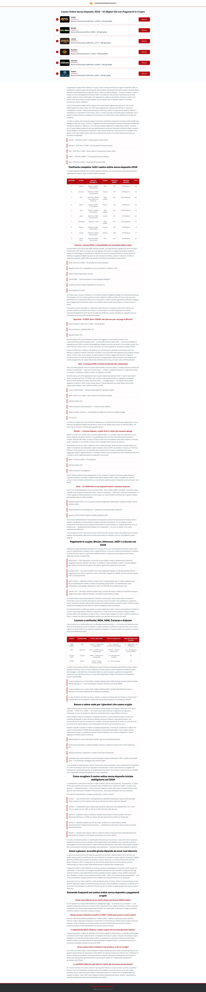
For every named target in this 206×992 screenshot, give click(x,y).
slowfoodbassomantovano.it (106, 3)
